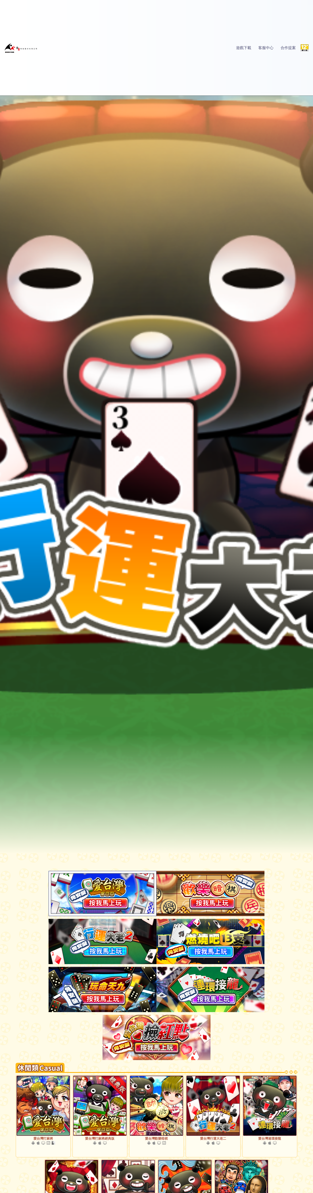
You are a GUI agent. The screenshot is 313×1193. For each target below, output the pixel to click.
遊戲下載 (243, 48)
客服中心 (266, 48)
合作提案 (288, 48)
